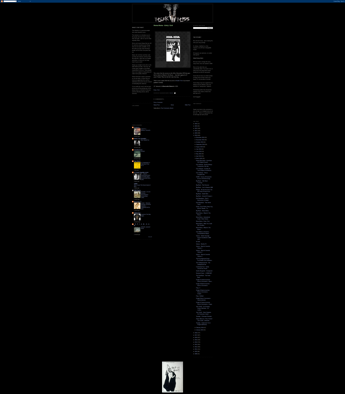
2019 (196, 135)
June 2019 (199, 151)
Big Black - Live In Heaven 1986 (204, 187)
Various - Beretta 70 (201, 244)
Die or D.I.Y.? (137, 201)
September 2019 (200, 144)
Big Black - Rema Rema (202, 210)
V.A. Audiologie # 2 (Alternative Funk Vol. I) (145, 164)
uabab (135, 183)
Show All (150, 236)
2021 (196, 130)
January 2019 (199, 330)
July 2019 (199, 149)
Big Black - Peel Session (202, 185)
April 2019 (199, 156)
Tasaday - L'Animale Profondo (204, 316)
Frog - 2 (198, 288)
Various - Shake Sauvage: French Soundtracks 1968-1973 (203, 237)
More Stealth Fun (145, 140)
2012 (196, 346)
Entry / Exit (157, 90)
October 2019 (199, 142)
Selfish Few (137, 213)
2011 (196, 349)
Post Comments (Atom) (167, 108)
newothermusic (138, 150)
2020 (196, 133)
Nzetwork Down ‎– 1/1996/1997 (204, 273)
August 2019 (199, 146)
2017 (196, 335)
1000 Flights (137, 190)
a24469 (143, 151)
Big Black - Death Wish (202, 193)
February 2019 (200, 327)
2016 (196, 337)
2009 (196, 353)
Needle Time (179, 80)
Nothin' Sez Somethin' (140, 138)
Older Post (187, 105)
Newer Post (157, 105)
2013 (196, 344)
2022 (196, 128)
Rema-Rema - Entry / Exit (163, 25)
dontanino (137, 127)
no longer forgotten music (141, 172)
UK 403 (198, 241)
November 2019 (200, 139)
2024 (196, 123)
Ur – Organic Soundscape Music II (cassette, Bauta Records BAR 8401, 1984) (146, 176)
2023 (196, 126)
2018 (196, 332)
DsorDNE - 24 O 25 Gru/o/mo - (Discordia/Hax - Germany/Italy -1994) (145, 194)
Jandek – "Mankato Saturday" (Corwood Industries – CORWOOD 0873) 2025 (146, 205)
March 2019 (199, 158)
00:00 (171, 93)
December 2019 (200, 137)
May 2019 (199, 153)
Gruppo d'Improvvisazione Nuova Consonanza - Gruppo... (203, 292)
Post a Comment (158, 102)
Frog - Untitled (199, 296)
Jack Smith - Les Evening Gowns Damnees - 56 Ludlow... (203, 308)
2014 (196, 342)
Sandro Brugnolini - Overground (204, 271)
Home (172, 105)
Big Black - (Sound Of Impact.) (204, 196)
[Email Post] (174, 93)
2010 (196, 351)
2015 (196, 339)
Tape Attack (137, 161)
